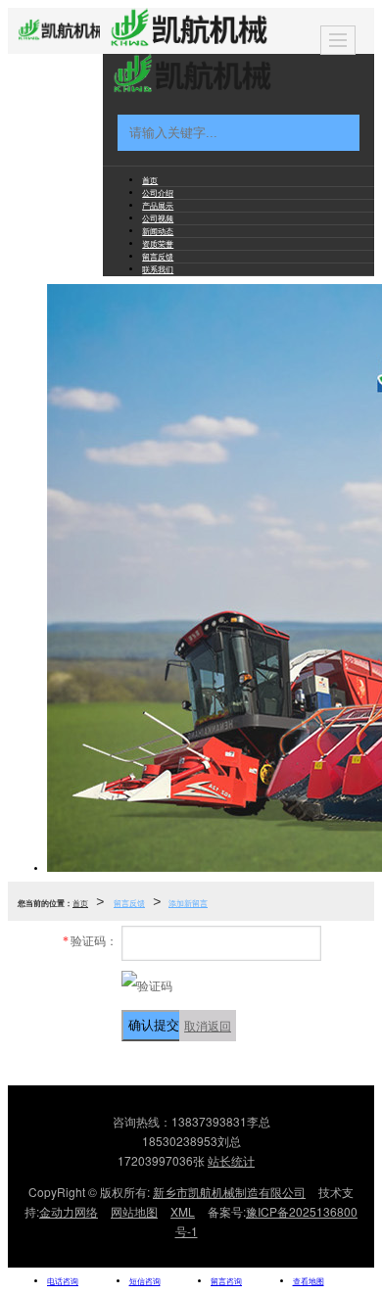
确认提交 (153, 1025)
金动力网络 (68, 1211)
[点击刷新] (146, 985)
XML (182, 1211)
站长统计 (231, 1160)
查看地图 (308, 1280)
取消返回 (207, 1025)
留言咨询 (226, 1280)
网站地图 (134, 1211)
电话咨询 (62, 1280)
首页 (80, 902)
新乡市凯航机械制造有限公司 (229, 1191)
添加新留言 (188, 902)
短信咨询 (145, 1280)
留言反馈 (129, 902)
